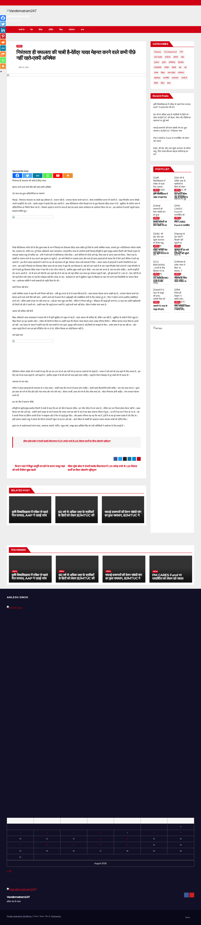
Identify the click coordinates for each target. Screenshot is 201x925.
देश (31, 29)
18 (47, 845)
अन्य (82, 29)
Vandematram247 (18, 16)
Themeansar (56, 916)
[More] (68, 175)
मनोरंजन (72, 29)
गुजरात (156, 62)
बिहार (163, 72)
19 (74, 845)
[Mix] (3, 54)
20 (100, 845)
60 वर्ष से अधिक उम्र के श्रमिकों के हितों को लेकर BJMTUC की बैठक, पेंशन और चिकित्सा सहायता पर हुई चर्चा (76, 517)
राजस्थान (175, 78)
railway (157, 52)
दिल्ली (174, 67)
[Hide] (1, 72)
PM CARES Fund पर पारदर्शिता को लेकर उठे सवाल (182, 225)
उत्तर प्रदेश (158, 57)
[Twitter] (27, 175)
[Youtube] (58, 175)
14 (127, 839)
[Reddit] (3, 42)
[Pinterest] (3, 36)
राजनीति (166, 78)
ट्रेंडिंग (51, 29)
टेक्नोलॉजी (157, 67)
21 (127, 845)
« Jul (9, 871)
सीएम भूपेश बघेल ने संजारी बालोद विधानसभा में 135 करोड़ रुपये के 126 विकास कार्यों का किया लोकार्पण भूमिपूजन (66, 441)
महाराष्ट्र (157, 78)
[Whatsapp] (48, 175)
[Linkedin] (3, 30)
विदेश (41, 29)
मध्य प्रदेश (171, 72)
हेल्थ (168, 83)
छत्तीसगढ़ (19, 46)
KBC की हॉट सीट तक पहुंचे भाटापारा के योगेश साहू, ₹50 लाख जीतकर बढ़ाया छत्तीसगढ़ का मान (171, 151)
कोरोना (176, 57)
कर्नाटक (167, 57)
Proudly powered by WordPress (19, 916)
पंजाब (156, 72)
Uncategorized (170, 52)
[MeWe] (37, 175)
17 (20, 845)
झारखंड (180, 62)
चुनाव (164, 62)
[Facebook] (17, 175)
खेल (182, 57)
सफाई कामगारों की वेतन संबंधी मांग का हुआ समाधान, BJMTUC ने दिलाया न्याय (123, 515)
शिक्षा (61, 29)
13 (100, 839)
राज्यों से (21, 29)
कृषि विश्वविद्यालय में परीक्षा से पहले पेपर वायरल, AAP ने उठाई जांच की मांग (30, 515)
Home (187, 917)
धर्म (185, 67)
